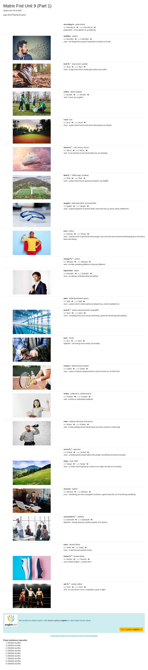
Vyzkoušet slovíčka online (60, 636)
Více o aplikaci (131, 629)
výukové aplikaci (58, 620)
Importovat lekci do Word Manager (85, 636)
